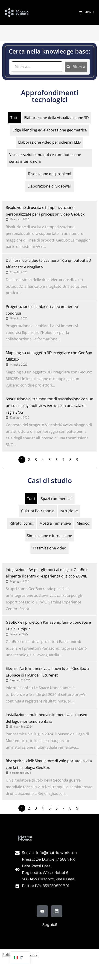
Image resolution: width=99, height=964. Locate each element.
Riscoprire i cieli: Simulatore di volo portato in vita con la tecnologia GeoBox (49, 764)
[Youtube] (42, 911)
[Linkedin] (56, 911)
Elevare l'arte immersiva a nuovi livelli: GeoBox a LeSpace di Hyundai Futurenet (47, 672)
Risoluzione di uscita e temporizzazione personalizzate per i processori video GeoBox (45, 211)
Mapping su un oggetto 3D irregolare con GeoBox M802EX (49, 356)
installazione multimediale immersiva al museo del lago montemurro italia (46, 718)
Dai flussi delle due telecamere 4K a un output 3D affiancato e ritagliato (48, 264)
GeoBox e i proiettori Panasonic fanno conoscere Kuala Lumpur (48, 625)
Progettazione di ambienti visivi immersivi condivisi (42, 310)
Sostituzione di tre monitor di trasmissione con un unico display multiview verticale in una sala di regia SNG (49, 405)
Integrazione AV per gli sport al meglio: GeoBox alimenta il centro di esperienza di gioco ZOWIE (46, 573)
